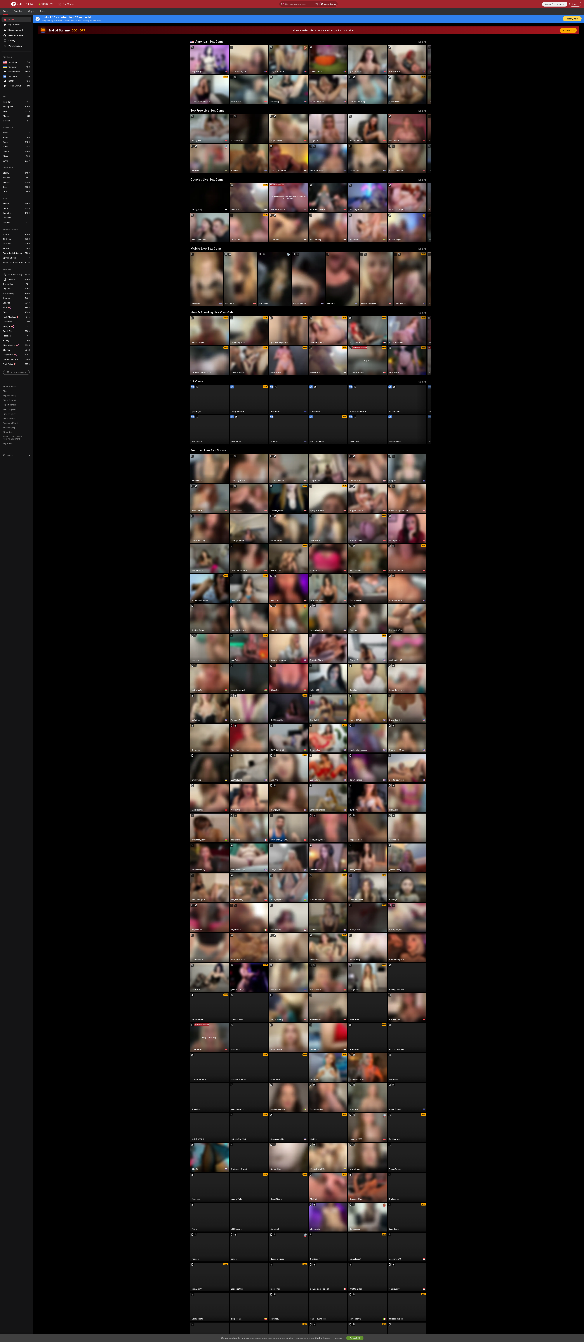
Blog (5, 391)
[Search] (317, 4)
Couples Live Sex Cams (206, 179)
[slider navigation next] (423, 74)
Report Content (9, 405)
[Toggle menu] (5, 4)
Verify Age (572, 18)
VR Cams (196, 381)
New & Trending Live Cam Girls (211, 312)
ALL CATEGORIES (18, 372)
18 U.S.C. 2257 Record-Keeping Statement (13, 438)
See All (422, 41)
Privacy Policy (9, 414)
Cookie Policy (322, 1338)
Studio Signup (9, 428)
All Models (7, 432)
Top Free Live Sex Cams (207, 110)
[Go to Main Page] (23, 4)
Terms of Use (9, 418)
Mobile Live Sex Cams (206, 248)
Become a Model (10, 423)
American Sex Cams (209, 41)
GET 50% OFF (568, 30)
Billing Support (9, 400)
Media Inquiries (9, 409)
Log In (575, 4)
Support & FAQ (9, 396)
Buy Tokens (8, 443)
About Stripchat (10, 387)
